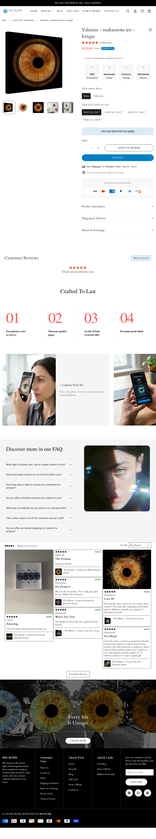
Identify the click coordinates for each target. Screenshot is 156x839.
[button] (29, 582)
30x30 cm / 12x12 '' (114, 113)
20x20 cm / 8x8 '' (92, 113)
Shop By (46, 11)
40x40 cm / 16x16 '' (138, 113)
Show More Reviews (78, 674)
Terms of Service (47, 798)
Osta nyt (118, 157)
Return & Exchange (49, 788)
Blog (60, 11)
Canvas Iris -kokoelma (23, 20)
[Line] (147, 793)
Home (33, 11)
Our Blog (101, 763)
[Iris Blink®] (12, 11)
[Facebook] (129, 793)
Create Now (78, 740)
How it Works (91, 11)
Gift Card (73, 11)
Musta (87, 97)
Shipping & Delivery (49, 783)
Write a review (141, 258)
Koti (4, 20)
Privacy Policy (46, 793)
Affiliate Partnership (106, 774)
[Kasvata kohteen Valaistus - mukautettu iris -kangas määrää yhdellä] (98, 147)
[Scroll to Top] (150, 822)
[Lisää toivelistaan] (150, 30)
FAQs (43, 778)
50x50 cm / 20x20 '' (93, 120)
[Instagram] (138, 793)
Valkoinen (99, 97)
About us (44, 767)
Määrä (84, 140)
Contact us (111, 11)
